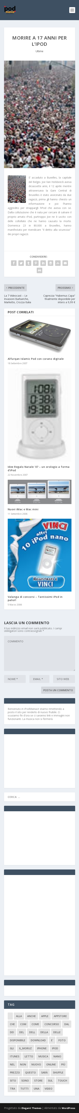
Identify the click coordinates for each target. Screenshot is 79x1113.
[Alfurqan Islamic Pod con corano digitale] (39, 337)
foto (62, 1040)
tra (12, 1088)
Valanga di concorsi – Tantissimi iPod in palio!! (35, 598)
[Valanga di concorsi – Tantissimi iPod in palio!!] (39, 555)
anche (31, 1016)
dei (12, 1032)
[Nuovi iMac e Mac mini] (39, 492)
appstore (60, 1016)
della (44, 1032)
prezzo (15, 1072)
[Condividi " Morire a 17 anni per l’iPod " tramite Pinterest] (36, 263)
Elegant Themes (31, 1108)
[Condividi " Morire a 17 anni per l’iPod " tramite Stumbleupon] (58, 263)
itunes (14, 1056)
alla (19, 1016)
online (51, 1064)
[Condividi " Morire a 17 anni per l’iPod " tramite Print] (39, 270)
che (12, 1024)
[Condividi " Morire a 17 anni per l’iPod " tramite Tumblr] (28, 263)
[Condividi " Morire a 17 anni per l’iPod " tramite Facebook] (13, 263)
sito (13, 1080)
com (23, 1024)
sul (50, 1080)
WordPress (68, 1108)
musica (43, 1056)
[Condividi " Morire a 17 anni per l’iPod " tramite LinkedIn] (43, 263)
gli (12, 1048)
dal (66, 1024)
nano (57, 1056)
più (63, 1064)
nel (12, 1064)
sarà (44, 1072)
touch (62, 1080)
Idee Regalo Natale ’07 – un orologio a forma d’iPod (39, 468)
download (38, 1040)
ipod (55, 1048)
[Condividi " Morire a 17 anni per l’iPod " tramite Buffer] (50, 263)
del (21, 1032)
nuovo (36, 1064)
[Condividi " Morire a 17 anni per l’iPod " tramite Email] (65, 263)
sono (25, 1080)
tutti (24, 1088)
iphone (42, 1048)
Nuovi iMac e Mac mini (23, 509)
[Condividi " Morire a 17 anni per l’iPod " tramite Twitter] (21, 263)
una (36, 1088)
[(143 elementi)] (10, 1016)
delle (57, 1032)
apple (45, 1016)
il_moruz (25, 1048)
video (48, 1088)
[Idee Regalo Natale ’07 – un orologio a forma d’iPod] (39, 415)
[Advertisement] (35, 761)
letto (29, 1056)
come (35, 1024)
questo (30, 1072)
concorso (51, 1024)
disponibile (17, 1040)
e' (52, 1040)
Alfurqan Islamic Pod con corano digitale (36, 359)
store (38, 1080)
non (23, 1064)
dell (32, 1032)
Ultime (39, 51)
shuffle (58, 1072)
